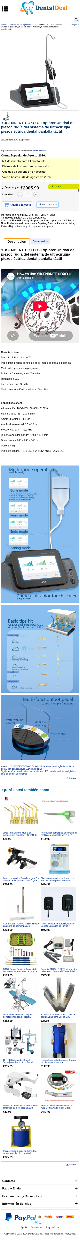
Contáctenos (36, 1227)
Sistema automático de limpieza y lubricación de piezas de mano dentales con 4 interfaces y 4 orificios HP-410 (57, 881)
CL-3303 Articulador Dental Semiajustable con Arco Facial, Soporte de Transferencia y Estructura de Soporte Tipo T (18, 1063)
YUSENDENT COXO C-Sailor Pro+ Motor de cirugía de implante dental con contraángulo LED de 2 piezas (37, 767)
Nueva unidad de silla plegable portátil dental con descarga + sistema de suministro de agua (18, 1016)
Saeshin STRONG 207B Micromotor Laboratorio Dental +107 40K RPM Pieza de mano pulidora (59, 971)
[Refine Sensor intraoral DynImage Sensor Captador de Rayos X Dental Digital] (59, 904)
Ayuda (24, 1227)
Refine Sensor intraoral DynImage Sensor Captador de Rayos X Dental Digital (57, 925)
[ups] (39, 1216)
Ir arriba (72, 778)
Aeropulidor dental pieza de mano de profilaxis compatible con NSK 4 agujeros (59, 834)
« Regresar (74, 24)
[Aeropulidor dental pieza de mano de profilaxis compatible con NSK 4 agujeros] (59, 813)
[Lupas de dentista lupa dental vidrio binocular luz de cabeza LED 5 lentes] (21, 1086)
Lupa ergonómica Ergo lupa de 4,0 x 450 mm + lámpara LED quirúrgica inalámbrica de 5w (21, 880)
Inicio (3, 24)
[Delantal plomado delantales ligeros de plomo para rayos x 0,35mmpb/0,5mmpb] (59, 1040)
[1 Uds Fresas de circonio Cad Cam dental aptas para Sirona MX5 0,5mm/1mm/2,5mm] (59, 995)
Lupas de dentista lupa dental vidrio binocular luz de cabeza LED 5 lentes (20, 1107)
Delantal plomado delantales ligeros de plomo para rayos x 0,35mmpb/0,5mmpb (58, 1062)
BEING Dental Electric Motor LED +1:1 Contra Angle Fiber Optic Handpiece (57, 1107)
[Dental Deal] (43, 14)
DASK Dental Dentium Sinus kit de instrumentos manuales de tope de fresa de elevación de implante (20, 971)
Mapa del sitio (52, 1227)
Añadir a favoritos (47, 204)
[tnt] (48, 1216)
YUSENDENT (39, 150)
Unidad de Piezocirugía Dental (20, 24)
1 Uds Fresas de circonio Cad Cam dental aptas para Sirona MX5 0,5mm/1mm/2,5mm (58, 1016)
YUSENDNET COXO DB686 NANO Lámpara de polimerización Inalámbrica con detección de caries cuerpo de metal (21, 927)
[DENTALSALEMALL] (40, 1222)
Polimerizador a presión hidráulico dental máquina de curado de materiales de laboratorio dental (20, 1153)
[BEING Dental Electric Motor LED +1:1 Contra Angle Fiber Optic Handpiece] (59, 1086)
